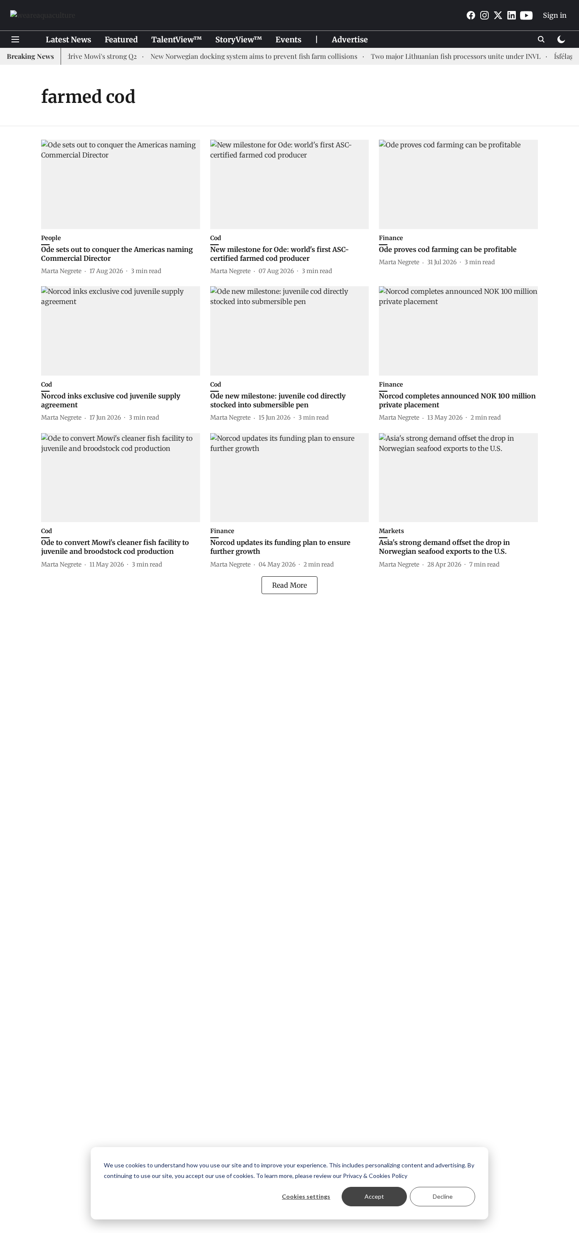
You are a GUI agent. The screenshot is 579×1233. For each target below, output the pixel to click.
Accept (374, 1196)
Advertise (350, 39)
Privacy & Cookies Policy (375, 1175)
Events (288, 39)
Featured (121, 39)
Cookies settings (306, 1196)
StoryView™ (238, 39)
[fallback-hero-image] (120, 184)
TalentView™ (176, 39)
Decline (443, 1196)
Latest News (68, 39)
